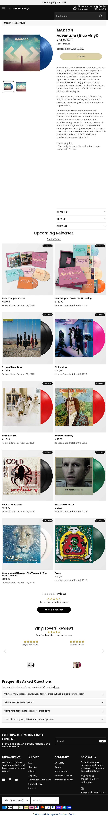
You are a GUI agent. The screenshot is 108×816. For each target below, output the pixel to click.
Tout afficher (54, 239)
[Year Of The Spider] (27, 475)
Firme (58, 573)
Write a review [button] (54, 609)
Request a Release (64, 779)
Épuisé (81, 56)
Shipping (32, 775)
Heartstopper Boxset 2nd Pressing (73, 298)
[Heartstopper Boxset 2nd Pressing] (80, 269)
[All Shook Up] (80, 338)
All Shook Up (61, 367)
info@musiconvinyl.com (93, 792)
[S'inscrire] (102, 741)
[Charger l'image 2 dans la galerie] (21, 86)
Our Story (59, 762)
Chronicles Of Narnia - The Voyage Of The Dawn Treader (24, 574)
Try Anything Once (12, 367)
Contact (32, 767)
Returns (32, 788)
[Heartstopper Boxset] (27, 269)
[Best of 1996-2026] (80, 475)
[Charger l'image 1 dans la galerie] (8, 86)
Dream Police (9, 435)
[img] (54, 632)
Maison (7, 22)
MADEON (65, 30)
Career (58, 767)
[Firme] (80, 544)
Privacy (32, 771)
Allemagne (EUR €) (13, 800)
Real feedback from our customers (54, 635)
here (56, 687)
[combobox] (80, 16)
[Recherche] (101, 16)
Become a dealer (63, 775)
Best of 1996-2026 (64, 504)
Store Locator (61, 771)
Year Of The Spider (12, 504)
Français (37, 800)
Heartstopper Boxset (13, 298)
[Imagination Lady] (80, 406)
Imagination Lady (64, 435)
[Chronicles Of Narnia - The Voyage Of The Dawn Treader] (27, 544)
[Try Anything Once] (27, 338)
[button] (5, 8)
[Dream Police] (27, 406)
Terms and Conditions (39, 779)
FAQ (30, 762)
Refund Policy (35, 784)
